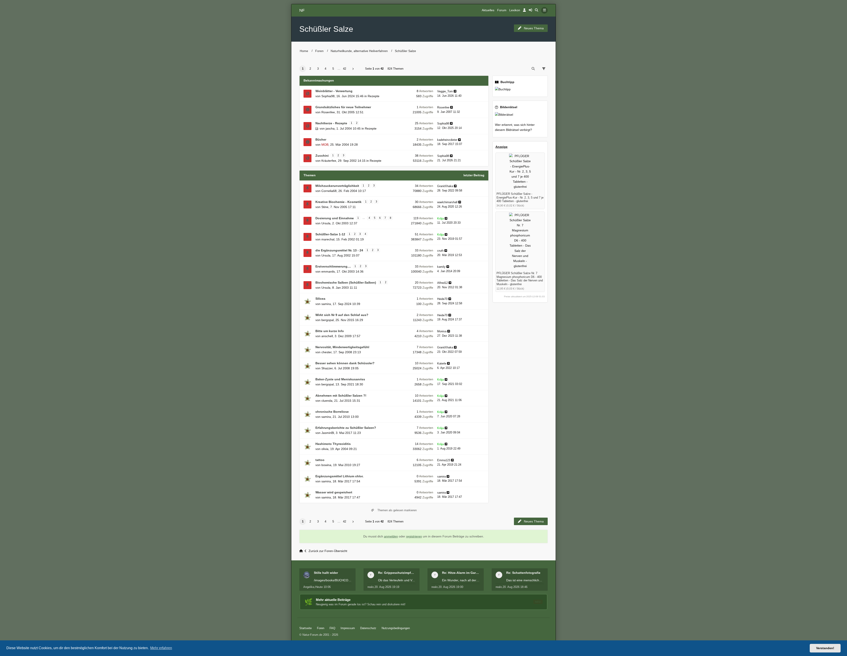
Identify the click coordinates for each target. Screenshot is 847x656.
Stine (324, 207)
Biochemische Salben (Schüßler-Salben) (345, 282)
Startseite (305, 628)
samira (326, 304)
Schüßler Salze (326, 28)
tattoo (319, 460)
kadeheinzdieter (447, 139)
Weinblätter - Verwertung (333, 91)
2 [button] (310, 68)
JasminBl (327, 433)
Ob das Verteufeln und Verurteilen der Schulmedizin (397, 580)
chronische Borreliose (332, 411)
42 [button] (344, 68)
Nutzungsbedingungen (396, 628)
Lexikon (514, 10)
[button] (353, 69)
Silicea (320, 298)
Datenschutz (368, 628)
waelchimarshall (447, 202)
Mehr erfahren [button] (161, 648)
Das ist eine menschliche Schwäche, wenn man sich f (525, 580)
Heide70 (442, 299)
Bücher (320, 139)
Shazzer (327, 368)
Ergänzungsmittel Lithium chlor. (339, 476)
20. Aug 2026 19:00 (450, 587)
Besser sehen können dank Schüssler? (345, 363)
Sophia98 (328, 96)
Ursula (325, 223)
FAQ (332, 628)
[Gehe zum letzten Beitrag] (455, 91)
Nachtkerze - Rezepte (331, 123)
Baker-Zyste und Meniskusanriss (340, 379)
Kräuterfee (328, 160)
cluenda (326, 400)
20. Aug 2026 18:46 (515, 587)
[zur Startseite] (302, 551)
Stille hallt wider (326, 572)
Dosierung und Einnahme (334, 218)
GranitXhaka (445, 186)
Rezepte (373, 96)
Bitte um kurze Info (329, 331)
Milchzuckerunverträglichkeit (337, 186)
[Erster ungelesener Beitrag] (307, 94)
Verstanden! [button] (825, 648)
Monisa (441, 331)
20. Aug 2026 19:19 (387, 587)
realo (370, 587)
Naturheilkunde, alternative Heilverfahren (359, 51)
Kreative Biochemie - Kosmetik (338, 202)
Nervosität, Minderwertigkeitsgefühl (342, 347)
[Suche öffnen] (536, 10)
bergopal (327, 320)
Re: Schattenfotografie (523, 572)
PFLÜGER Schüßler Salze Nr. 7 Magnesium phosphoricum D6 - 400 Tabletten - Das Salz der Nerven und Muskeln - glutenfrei (520, 278)
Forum (501, 10)
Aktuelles (488, 10)
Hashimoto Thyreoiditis (333, 444)
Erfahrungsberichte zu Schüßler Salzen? (345, 427)
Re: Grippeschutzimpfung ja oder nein (397, 572)
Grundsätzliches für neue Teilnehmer (343, 107)
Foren (319, 51)
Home (304, 51)
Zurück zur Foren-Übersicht (328, 551)
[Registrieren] (530, 10)
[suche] (533, 69)
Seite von (374, 68)
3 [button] (318, 68)
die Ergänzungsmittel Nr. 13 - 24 (339, 250)
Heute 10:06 (323, 587)
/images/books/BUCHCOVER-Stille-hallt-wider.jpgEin (333, 580)
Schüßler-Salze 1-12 (330, 234)
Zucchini (322, 155)
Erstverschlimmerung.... (333, 266)
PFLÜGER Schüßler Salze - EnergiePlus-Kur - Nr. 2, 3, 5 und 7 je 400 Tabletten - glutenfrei (520, 197)
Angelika (308, 587)
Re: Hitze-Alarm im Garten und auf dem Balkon (461, 572)
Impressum (348, 628)
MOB (324, 144)
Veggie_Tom (445, 91)
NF (302, 10)
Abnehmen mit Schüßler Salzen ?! (340, 395)
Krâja (440, 218)
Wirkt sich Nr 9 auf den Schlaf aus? (341, 315)
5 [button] (333, 68)
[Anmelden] (524, 10)
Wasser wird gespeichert (333, 492)
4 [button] (325, 68)
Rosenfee (328, 112)
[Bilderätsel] (520, 114)
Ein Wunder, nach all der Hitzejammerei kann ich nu (461, 580)
